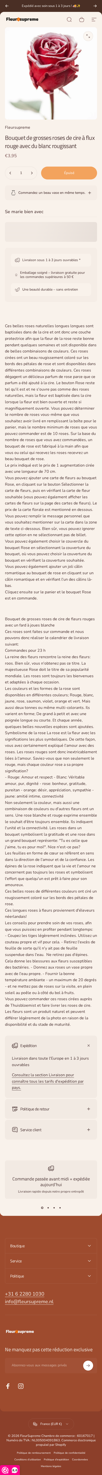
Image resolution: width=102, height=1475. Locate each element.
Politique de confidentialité (69, 1453)
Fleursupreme (17, 127)
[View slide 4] (60, 1208)
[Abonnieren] (88, 1366)
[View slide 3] (54, 1208)
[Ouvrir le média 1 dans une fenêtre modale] (88, 36)
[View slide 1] (42, 1208)
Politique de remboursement (34, 1453)
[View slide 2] (48, 1208)
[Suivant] (95, 6)
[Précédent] (6, 6)
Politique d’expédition (56, 1459)
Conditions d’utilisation (27, 1459)
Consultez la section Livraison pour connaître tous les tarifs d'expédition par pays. (48, 1081)
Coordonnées (80, 1459)
